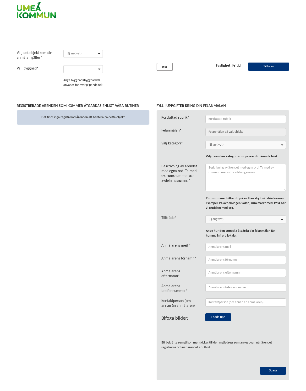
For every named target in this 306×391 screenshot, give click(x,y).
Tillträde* (168, 218)
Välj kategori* (172, 143)
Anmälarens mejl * (176, 246)
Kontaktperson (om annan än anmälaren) (178, 303)
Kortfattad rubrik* (175, 118)
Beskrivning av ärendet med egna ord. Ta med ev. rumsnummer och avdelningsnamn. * (179, 173)
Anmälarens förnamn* (178, 258)
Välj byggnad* (27, 68)
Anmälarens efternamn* (170, 273)
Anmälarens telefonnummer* (174, 288)
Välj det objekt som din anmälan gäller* (34, 55)
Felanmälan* (171, 130)
